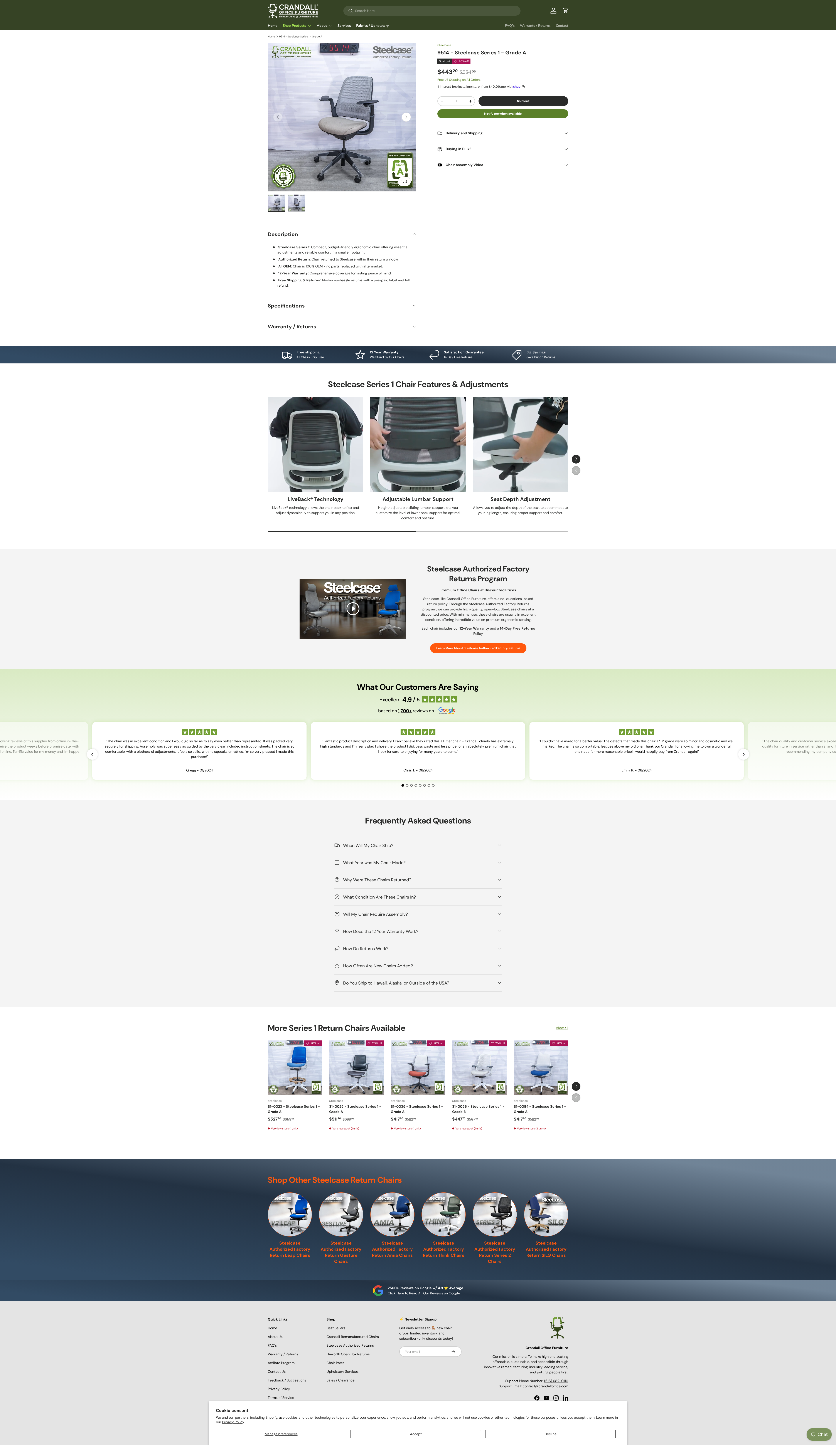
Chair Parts (335, 1363)
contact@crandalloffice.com (545, 1386)
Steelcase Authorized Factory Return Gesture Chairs (341, 1252)
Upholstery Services (343, 1371)
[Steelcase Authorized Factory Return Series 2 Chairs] (495, 1214)
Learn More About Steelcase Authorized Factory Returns (478, 648)
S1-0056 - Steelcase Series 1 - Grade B (478, 1109)
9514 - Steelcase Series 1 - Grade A (300, 36)
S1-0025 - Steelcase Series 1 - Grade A (355, 1109)
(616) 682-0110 (556, 1381)
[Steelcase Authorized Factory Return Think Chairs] (443, 1214)
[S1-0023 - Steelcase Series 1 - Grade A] (295, 1067)
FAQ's (510, 25)
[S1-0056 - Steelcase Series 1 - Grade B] (479, 1067)
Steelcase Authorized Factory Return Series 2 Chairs (494, 1252)
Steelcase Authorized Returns (350, 1345)
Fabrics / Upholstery (372, 25)
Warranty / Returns (535, 25)
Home (272, 25)
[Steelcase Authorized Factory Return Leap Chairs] (290, 1214)
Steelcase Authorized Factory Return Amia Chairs (392, 1249)
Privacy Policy (233, 1422)
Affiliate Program (281, 1363)
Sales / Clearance (340, 1380)
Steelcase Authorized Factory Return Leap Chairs (290, 1249)
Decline (550, 1434)
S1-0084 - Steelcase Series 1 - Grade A (540, 1109)
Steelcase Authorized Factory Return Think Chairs (443, 1249)
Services (344, 25)
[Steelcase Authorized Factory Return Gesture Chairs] (341, 1214)
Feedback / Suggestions (287, 1380)
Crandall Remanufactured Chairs (353, 1336)
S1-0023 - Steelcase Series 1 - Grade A (294, 1109)
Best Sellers (336, 1328)
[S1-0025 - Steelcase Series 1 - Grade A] (356, 1067)
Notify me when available (503, 114)
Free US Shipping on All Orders (458, 80)
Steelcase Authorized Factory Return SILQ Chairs (546, 1249)
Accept (416, 1434)
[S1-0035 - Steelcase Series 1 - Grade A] (418, 1067)
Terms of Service (281, 1397)
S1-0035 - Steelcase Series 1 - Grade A (417, 1109)
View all (562, 1028)
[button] (565, 10)
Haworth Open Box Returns (348, 1354)
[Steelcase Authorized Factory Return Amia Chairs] (392, 1214)
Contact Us (277, 1371)
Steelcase (444, 45)
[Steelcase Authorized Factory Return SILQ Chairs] (546, 1214)
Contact (562, 25)
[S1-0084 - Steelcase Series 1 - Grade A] (541, 1067)
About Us (275, 1336)
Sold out (523, 101)
